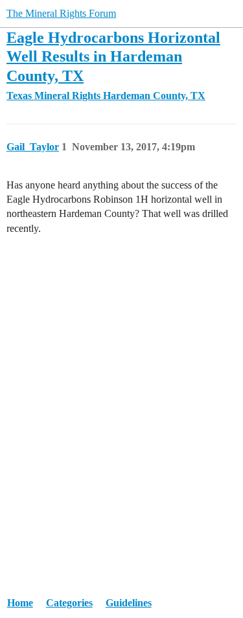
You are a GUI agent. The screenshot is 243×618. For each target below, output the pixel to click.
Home (20, 602)
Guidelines (129, 602)
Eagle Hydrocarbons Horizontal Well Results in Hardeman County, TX (113, 56)
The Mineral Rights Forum (61, 13)
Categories (69, 602)
